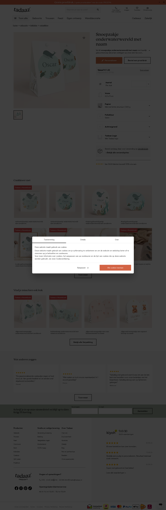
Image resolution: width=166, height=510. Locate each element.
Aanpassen (81, 268)
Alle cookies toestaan (115, 268)
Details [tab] (83, 240)
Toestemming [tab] (49, 240)
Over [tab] (117, 240)
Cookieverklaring (62, 259)
